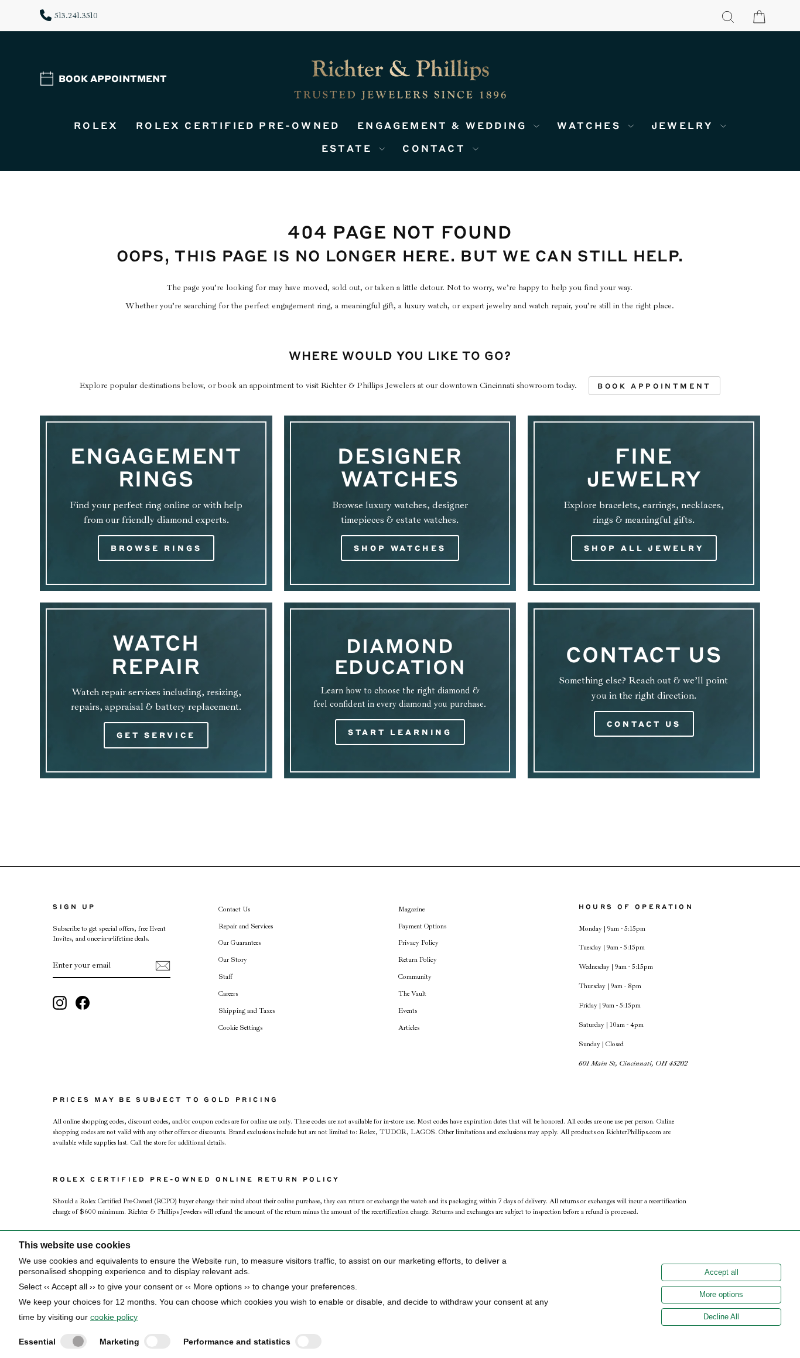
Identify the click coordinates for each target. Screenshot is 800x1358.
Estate (349, 148)
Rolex (96, 125)
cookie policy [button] (114, 1317)
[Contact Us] (644, 690)
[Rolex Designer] (716, 79)
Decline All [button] (721, 1316)
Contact (436, 148)
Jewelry (684, 125)
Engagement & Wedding (444, 125)
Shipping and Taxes (246, 1010)
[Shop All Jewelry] (644, 503)
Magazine (411, 909)
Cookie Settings (240, 1027)
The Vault (412, 993)
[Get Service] (156, 690)
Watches (591, 125)
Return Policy (417, 959)
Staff (225, 976)
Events (407, 1010)
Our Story (232, 959)
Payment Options (422, 926)
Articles (408, 1027)
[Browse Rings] (156, 503)
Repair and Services (245, 926)
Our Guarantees (239, 942)
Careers (228, 993)
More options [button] (721, 1294)
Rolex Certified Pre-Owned (238, 125)
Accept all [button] (722, 1272)
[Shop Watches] (400, 503)
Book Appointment (113, 78)
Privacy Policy (418, 942)
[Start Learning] (400, 690)
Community (415, 976)
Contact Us (234, 909)
